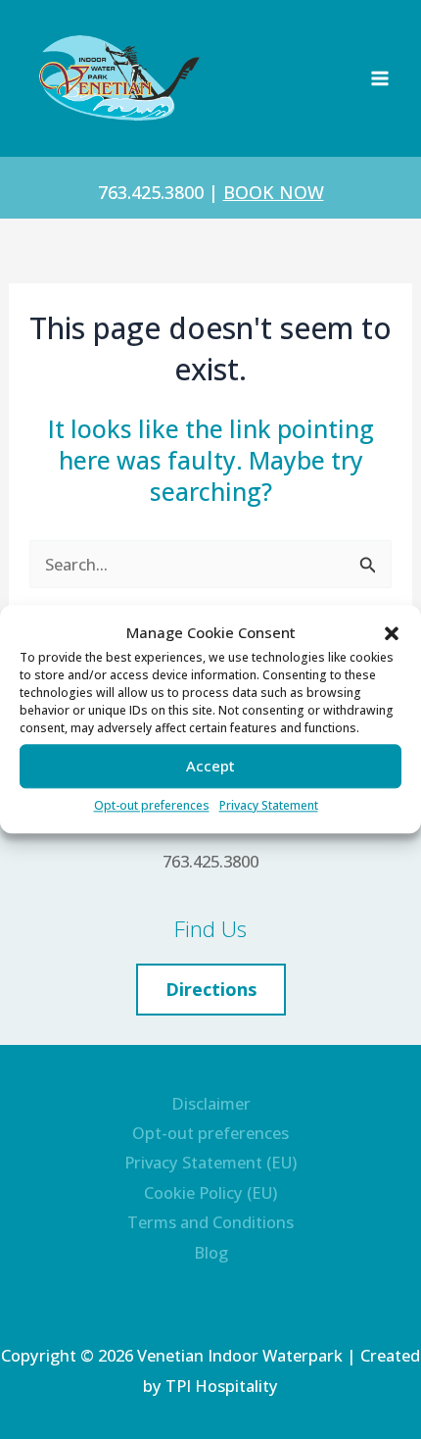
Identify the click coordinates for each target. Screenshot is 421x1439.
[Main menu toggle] (379, 79)
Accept (210, 766)
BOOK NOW (273, 192)
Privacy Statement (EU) (210, 1162)
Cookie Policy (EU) (210, 1192)
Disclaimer (211, 1103)
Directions (211, 989)
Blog (211, 1252)
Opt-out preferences (152, 805)
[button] (391, 633)
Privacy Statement (268, 805)
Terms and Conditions (210, 1222)
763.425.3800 (151, 192)
